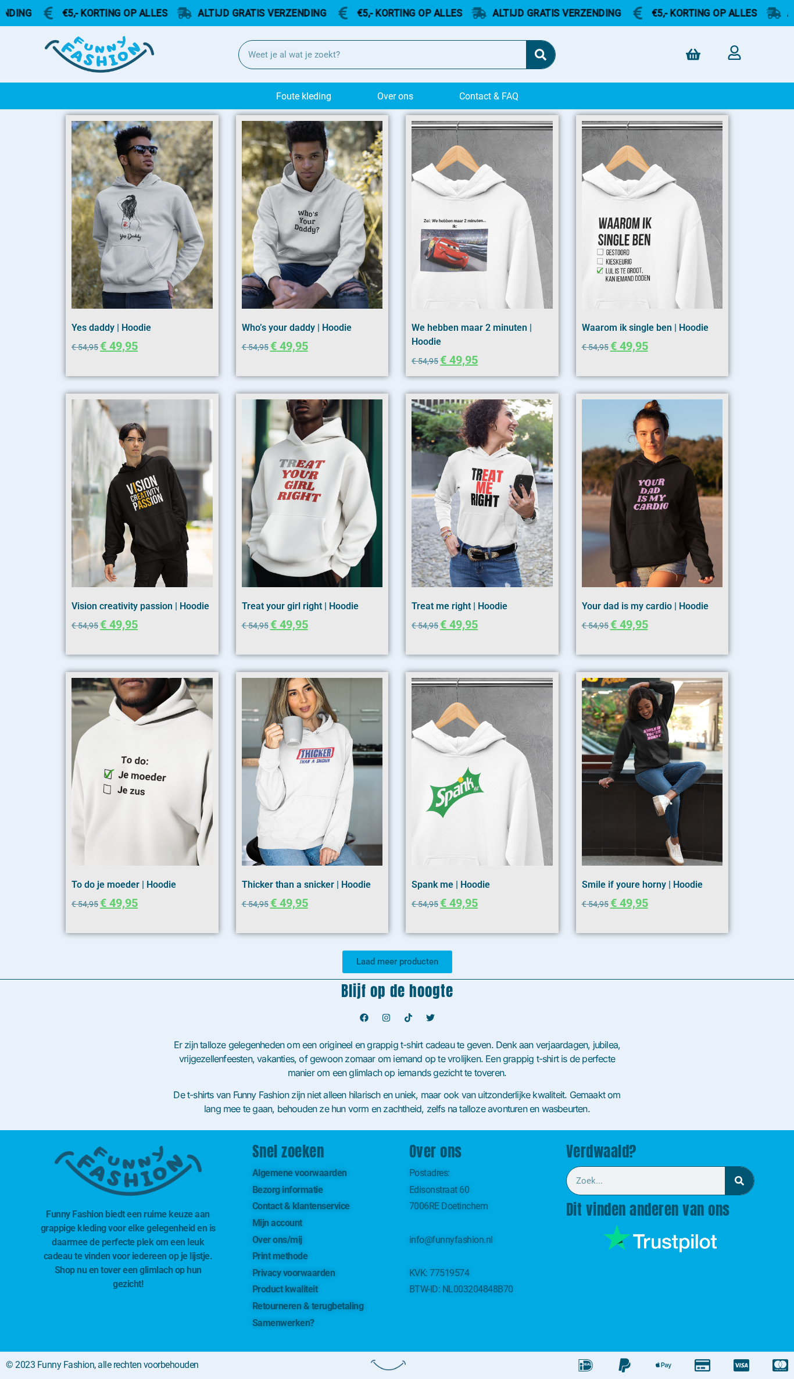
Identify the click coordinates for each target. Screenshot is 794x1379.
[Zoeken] (540, 55)
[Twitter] (430, 1017)
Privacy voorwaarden (293, 1272)
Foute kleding (303, 96)
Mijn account (277, 1222)
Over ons (395, 96)
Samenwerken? (283, 1322)
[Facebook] (364, 1017)
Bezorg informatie (287, 1189)
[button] (397, 962)
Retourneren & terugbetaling (308, 1306)
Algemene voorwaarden (299, 1172)
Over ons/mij (277, 1239)
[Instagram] (386, 1017)
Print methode (280, 1256)
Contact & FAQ (488, 96)
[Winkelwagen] (693, 54)
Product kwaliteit (285, 1289)
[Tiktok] (408, 1017)
